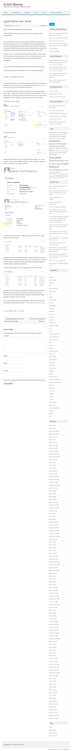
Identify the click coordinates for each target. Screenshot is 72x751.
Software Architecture (54, 379)
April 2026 (51, 428)
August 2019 (52, 607)
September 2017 (53, 672)
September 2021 (53, 536)
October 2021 (52, 533)
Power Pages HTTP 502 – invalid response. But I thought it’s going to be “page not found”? (58, 249)
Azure (57, 132)
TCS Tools (58, 176)
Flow (51, 150)
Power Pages (56, 164)
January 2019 (52, 627)
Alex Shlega (9, 25)
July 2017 (51, 678)
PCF (50, 154)
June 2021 (51, 545)
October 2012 (52, 718)
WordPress (52, 410)
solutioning (60, 174)
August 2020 (52, 573)
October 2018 (52, 635)
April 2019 (51, 618)
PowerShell (65, 170)
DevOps (58, 138)
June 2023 (51, 493)
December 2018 (53, 630)
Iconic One (50, 749)
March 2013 (52, 709)
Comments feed (53, 733)
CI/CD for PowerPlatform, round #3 (58, 38)
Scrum (58, 172)
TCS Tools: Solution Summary (56, 110)
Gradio (51, 331)
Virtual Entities (52, 177)
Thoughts (65, 176)
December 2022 (53, 505)
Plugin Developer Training (55, 93)
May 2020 (51, 581)
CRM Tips (51, 302)
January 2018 (52, 661)
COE (50, 294)
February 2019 (52, 624)
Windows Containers (54, 408)
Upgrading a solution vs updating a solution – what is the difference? (58, 75)
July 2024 (51, 462)
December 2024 (53, 451)
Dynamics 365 (12, 310)
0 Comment (43, 25)
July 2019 (51, 610)
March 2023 (52, 499)
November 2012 (53, 715)
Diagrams (63, 138)
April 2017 (51, 687)
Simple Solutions (53, 376)
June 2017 (51, 681)
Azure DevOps (52, 280)
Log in (50, 727)
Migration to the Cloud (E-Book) (57, 96)
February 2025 (52, 445)
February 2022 (52, 522)
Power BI (51, 354)
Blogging (51, 283)
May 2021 (51, 547)
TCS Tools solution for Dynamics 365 (34, 303)
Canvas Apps (52, 134)
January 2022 (52, 525)
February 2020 (52, 590)
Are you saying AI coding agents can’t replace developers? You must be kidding (58, 192)
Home (5, 12)
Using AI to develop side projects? (57, 207)
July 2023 (51, 490)
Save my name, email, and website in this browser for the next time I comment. (25, 380)
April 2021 (51, 550)
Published (51, 371)
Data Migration (53, 305)
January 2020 (52, 593)
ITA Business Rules (16, 12)
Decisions (51, 317)
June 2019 (51, 613)
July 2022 (51, 513)
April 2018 (51, 652)
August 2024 (52, 459)
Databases (52, 308)
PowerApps (55, 157)
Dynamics (22, 310)
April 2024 (51, 468)
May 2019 (51, 615)
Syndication (52, 388)
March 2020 (52, 587)
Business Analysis (53, 288)
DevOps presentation (54, 51)
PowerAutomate (56, 160)
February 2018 (52, 658)
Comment (7, 335)
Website (6, 370)
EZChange (57, 148)
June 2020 (51, 579)
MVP (61, 152)
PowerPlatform (55, 170)
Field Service (64, 148)
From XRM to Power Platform (56, 41)
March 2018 (52, 655)
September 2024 (53, 456)
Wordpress (67, 749)
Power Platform (53, 359)
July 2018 (51, 644)
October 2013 (52, 704)
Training (51, 396)
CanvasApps (63, 132)
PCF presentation (53, 48)
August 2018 (52, 641)
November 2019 (53, 598)
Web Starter (52, 405)
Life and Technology (54, 334)
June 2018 (51, 647)
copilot (57, 134)
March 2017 (52, 689)
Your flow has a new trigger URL (57, 260)
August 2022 (52, 510)
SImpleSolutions (53, 174)
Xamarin (59, 177)
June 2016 (51, 695)
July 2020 (51, 576)
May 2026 (51, 425)
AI (50, 132)
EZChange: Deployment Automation (58, 113)
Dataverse (58, 136)
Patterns (65, 152)
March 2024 (52, 471)
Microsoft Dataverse (54, 152)
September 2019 (53, 604)
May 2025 (51, 439)
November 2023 (53, 479)
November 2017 (53, 667)
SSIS (64, 174)
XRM (62, 177)
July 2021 (51, 542)
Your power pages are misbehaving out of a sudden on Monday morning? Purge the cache (58, 255)
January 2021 (52, 559)
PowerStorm (52, 172)
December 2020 (53, 562)
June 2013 (51, 706)
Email (5, 363)
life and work (65, 150)
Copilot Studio (62, 134)
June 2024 (51, 465)
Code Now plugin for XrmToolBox (57, 116)
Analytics (53, 132)
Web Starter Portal (56, 12)
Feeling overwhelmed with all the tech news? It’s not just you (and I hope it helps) (58, 226)
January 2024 (52, 473)
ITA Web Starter (57, 150)
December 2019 (53, 596)
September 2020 (53, 570)
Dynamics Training (53, 91)
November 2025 (53, 431)
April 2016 (51, 701)
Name (5, 356)
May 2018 (51, 650)
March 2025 (52, 442)
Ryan (50, 73)
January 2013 (52, 712)
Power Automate (53, 351)
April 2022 (51, 519)
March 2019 (52, 621)
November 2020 (53, 564)
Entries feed (52, 730)
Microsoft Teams (53, 339)
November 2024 (53, 454)
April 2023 (51, 496)
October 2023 (52, 482)
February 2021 (52, 556)
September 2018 (53, 638)
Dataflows (51, 136)
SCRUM (51, 373)
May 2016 (51, 698)
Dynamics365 (54, 144)
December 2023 (53, 476)
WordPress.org (53, 735)
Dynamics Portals (59, 146)
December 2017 (53, 664)
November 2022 (53, 508)
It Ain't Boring (13, 4)
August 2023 (52, 488)
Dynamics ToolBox (54, 325)
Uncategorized (53, 402)
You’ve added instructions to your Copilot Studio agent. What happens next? (58, 211)
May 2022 (51, 516)
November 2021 (53, 530)
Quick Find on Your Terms (55, 119)
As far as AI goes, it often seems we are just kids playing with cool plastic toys (58, 233)
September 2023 (53, 485)
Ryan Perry (52, 80)
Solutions (51, 385)
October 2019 (52, 601)
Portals (54, 154)
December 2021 (53, 527)
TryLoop (51, 399)
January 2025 (52, 448)
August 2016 (52, 692)
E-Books (35, 12)
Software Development (55, 382)
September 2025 (53, 434)
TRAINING (26, 12)
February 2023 (52, 502)
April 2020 (51, 584)
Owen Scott (52, 66)
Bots (50, 285)
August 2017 (52, 675)
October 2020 (52, 567)
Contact (44, 12)
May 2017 (51, 684)
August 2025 (52, 436)
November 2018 (53, 633)
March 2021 (52, 553)
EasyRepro (52, 148)
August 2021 (52, 539)
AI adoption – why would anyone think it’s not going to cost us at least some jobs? (58, 62)
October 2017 (52, 670)
